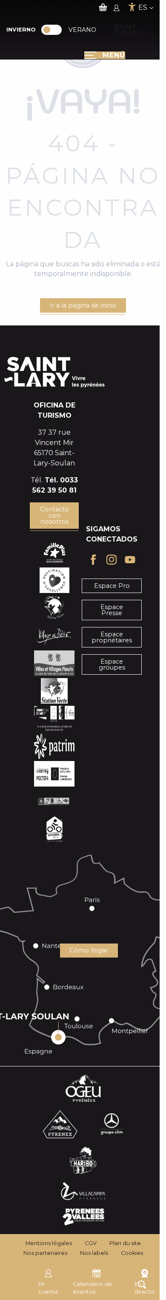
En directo (145, 1288)
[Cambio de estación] (54, 30)
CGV (91, 1243)
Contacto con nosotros (54, 515)
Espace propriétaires (112, 637)
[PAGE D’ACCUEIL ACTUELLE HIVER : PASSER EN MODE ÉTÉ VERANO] (51, 30)
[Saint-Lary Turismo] (130, 29)
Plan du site (125, 1243)
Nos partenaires (45, 1253)
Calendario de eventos (92, 1288)
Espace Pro (112, 586)
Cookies (132, 1253)
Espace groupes (112, 664)
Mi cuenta (48, 1288)
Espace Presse (111, 610)
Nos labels (94, 1253)
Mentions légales (49, 1243)
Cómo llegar (88, 950)
